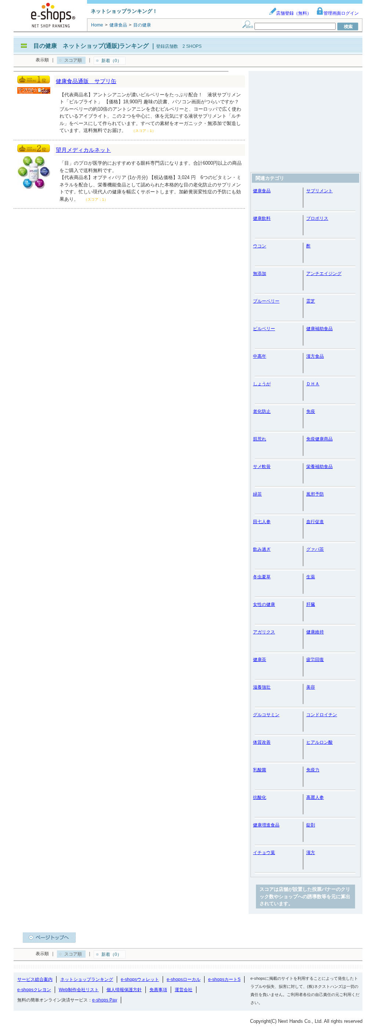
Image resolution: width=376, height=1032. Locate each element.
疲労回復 (315, 659)
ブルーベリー (266, 301)
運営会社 (183, 989)
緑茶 (257, 494)
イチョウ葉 (264, 852)
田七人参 (262, 521)
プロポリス (317, 218)
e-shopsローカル (183, 979)
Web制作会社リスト (79, 989)
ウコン (259, 246)
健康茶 (259, 659)
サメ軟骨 (262, 466)
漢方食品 (315, 356)
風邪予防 (315, 494)
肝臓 (310, 604)
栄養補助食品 (319, 466)
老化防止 (262, 411)
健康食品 (262, 190)
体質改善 (262, 742)
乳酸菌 (259, 769)
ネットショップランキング (86, 979)
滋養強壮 (262, 687)
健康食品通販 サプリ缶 (86, 81)
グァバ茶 (315, 549)
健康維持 (315, 632)
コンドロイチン (321, 714)
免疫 (310, 411)
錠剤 (310, 825)
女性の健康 (264, 604)
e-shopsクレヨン (34, 989)
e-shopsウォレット (140, 979)
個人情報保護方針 (124, 989)
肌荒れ (259, 439)
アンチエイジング (323, 273)
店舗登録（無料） (293, 13)
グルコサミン (266, 714)
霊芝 (310, 301)
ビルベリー (264, 328)
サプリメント (319, 190)
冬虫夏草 (262, 576)
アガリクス (264, 632)
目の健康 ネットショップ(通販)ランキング (91, 46)
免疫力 (312, 769)
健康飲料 (262, 218)
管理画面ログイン (341, 13)
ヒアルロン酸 (319, 742)
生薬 (310, 576)
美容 (310, 687)
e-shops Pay (104, 1000)
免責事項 (158, 989)
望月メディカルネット (83, 150)
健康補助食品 (319, 328)
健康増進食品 (266, 825)
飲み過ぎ (262, 549)
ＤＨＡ (312, 383)
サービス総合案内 (35, 979)
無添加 (259, 273)
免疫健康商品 (319, 439)
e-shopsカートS (224, 979)
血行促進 (315, 521)
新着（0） (111, 60)
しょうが (262, 383)
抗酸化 (259, 797)
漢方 (310, 852)
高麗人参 (315, 797)
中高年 (259, 356)
